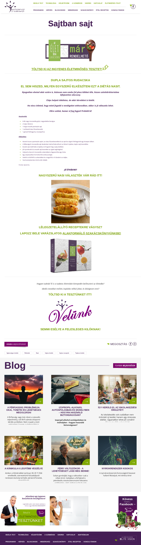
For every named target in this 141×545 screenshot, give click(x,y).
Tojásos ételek (79, 353)
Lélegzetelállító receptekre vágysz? (70, 227)
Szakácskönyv (87, 10)
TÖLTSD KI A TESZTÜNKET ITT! (70, 294)
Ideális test (38, 3)
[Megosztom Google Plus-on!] (135, 344)
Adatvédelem (83, 535)
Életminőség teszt (113, 3)
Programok (38, 10)
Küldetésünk (64, 3)
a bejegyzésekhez (16, 344)
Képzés (49, 10)
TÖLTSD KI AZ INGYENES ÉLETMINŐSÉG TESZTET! (67, 69)
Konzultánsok (117, 10)
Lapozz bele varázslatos (41, 233)
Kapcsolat (98, 3)
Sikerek (88, 3)
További (125, 365)
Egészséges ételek (12, 353)
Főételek (27, 353)
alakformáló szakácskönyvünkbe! (91, 233)
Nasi (37, 353)
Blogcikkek (60, 10)
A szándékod (77, 3)
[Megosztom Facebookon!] (130, 344)
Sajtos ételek (49, 353)
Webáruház (73, 10)
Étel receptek (102, 10)
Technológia (51, 3)
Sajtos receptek (64, 353)
